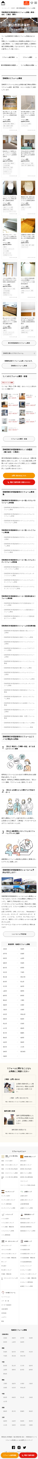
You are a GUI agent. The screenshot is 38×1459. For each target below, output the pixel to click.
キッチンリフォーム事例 (8, 1208)
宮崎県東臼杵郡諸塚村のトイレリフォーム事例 (19, 679)
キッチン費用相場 (6, 1204)
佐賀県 (5, 1042)
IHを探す (3, 1266)
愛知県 (5, 1000)
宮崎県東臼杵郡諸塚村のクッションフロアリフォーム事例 (19, 649)
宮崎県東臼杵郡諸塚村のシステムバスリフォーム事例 (19, 673)
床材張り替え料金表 (26, 1169)
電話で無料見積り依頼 (20, 482)
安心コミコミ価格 (7, 382)
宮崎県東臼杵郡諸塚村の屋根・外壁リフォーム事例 (19, 717)
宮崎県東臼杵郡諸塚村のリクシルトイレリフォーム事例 (19, 545)
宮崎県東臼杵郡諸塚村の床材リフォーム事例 (18, 637)
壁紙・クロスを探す (7, 1161)
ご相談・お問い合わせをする (19, 1098)
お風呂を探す (24, 1196)
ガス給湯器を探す (25, 1249)
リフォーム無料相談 (9, 1455)
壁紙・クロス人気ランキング (9, 1165)
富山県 (22, 981)
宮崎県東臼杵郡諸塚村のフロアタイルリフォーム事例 (19, 656)
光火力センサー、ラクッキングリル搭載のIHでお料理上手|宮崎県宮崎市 (10, 245)
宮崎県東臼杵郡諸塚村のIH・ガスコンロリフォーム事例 (19, 697)
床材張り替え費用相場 (26, 1177)
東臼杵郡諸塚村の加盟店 (8, 65)
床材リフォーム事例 (26, 1173)
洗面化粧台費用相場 (26, 1226)
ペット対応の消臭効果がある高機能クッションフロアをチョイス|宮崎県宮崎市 (28, 285)
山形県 (22, 958)
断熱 (2, 1321)
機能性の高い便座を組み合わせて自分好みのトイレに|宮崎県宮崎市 (28, 203)
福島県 (5, 963)
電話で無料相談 (29, 1455)
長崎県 (22, 1042)
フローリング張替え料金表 (27, 1185)
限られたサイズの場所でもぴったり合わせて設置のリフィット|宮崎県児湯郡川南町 (10, 326)
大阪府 (5, 1009)
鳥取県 (5, 1019)
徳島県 (22, 1028)
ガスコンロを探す (6, 1249)
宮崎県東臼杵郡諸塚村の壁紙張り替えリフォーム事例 (19, 632)
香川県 (5, 1033)
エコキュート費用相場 (26, 1282)
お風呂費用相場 (24, 1204)
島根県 (22, 1019)
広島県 (22, 1023)
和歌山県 (22, 1014)
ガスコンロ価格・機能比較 (8, 1257)
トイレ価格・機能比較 (7, 1226)
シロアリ (3, 1317)
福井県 (22, 986)
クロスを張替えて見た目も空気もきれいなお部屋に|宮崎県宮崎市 (9, 286)
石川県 (5, 986)
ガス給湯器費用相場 (26, 1262)
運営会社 (3, 1437)
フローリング (24, 1181)
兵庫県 (22, 1009)
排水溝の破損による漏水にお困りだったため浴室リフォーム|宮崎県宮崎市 (28, 118)
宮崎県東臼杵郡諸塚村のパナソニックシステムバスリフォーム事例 (19, 521)
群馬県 (22, 967)
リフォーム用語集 (11, 1440)
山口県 (5, 1028)
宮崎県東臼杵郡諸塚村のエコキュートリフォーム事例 (19, 711)
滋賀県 (5, 1005)
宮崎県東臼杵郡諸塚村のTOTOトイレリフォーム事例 (19, 538)
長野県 (22, 991)
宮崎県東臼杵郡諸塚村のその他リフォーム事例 (19, 723)
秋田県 (5, 958)
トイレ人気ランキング (7, 1222)
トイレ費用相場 (5, 1235)
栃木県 (5, 967)
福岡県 (22, 1037)
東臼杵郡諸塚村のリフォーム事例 (19, 343)
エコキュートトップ (26, 1266)
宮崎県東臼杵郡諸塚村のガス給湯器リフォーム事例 (19, 704)
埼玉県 (5, 972)
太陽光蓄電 (4, 1309)
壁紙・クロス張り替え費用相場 (9, 1177)
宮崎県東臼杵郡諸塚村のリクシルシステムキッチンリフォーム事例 (19, 581)
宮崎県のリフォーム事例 (19, 366)
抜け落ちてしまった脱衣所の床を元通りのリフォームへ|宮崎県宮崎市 (10, 112)
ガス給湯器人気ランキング (27, 1253)
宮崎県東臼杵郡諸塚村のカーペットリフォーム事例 (19, 662)
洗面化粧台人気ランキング (27, 1222)
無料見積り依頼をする (19, 1129)
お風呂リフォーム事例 (26, 1208)
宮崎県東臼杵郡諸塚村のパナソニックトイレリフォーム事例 (19, 551)
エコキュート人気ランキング (28, 1274)
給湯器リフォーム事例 (26, 1286)
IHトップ (3, 1262)
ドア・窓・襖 (5, 1301)
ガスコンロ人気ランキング (8, 1253)
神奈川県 (22, 977)
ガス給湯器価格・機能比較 (27, 1257)
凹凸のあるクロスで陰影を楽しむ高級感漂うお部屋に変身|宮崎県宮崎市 (28, 325)
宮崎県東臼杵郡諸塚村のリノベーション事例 (18, 727)
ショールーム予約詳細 (19, 934)
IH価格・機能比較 (6, 1274)
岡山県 (5, 1023)
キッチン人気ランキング (8, 1200)
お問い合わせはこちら (19, 475)
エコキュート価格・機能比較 (28, 1278)
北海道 (5, 949)
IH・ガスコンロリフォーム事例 (9, 1278)
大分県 (22, 1047)
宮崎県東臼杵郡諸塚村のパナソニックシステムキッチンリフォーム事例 (19, 587)
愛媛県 (22, 1033)
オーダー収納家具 (6, 1305)
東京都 (5, 977)
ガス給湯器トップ (25, 1245)
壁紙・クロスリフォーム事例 (9, 1173)
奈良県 (5, 1014)
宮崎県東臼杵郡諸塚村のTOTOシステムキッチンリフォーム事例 (19, 574)
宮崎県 (5, 1051)
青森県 (22, 949)
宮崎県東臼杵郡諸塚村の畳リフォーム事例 (18, 668)
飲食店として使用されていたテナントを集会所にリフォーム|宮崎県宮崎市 (10, 162)
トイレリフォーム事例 (7, 1231)
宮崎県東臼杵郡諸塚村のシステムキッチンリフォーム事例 (19, 684)
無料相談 (26, 4)
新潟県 (5, 981)
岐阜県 (5, 995)
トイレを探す (5, 1218)
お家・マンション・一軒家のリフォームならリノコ (19, 1452)
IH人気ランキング (6, 1270)
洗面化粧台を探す (25, 1218)
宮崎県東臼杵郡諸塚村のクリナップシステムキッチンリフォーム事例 (19, 568)
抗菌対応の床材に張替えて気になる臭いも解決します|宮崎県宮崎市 (28, 241)
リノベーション (5, 1297)
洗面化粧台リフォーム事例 (27, 1231)
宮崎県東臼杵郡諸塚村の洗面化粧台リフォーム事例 (19, 691)
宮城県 (22, 953)
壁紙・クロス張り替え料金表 (9, 1169)
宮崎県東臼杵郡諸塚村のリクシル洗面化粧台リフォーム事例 (19, 611)
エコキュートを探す (26, 1270)
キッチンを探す (5, 1196)
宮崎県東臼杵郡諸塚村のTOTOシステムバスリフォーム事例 (19, 508)
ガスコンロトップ (6, 1245)
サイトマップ (28, 1440)
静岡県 (22, 995)
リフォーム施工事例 (8, 57)
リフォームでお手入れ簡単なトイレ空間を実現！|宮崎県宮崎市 (9, 204)
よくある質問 (20, 1440)
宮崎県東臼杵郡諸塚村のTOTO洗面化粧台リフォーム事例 (19, 604)
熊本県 (5, 1047)
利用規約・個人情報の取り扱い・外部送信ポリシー (21, 1437)
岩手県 (5, 953)
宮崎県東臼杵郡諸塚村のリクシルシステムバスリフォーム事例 (19, 515)
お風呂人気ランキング (26, 1200)
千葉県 (22, 972)
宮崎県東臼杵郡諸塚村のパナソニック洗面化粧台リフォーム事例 (19, 617)
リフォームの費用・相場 (19, 439)
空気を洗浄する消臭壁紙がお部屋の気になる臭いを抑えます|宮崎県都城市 (28, 158)
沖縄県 (5, 1056)
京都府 (22, 1005)
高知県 (5, 1037)
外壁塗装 (3, 1313)
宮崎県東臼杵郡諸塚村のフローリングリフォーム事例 (19, 643)
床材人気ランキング (26, 1165)
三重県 (22, 1000)
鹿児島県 (22, 1051)
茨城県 (22, 963)
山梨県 (5, 991)
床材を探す (23, 1161)
